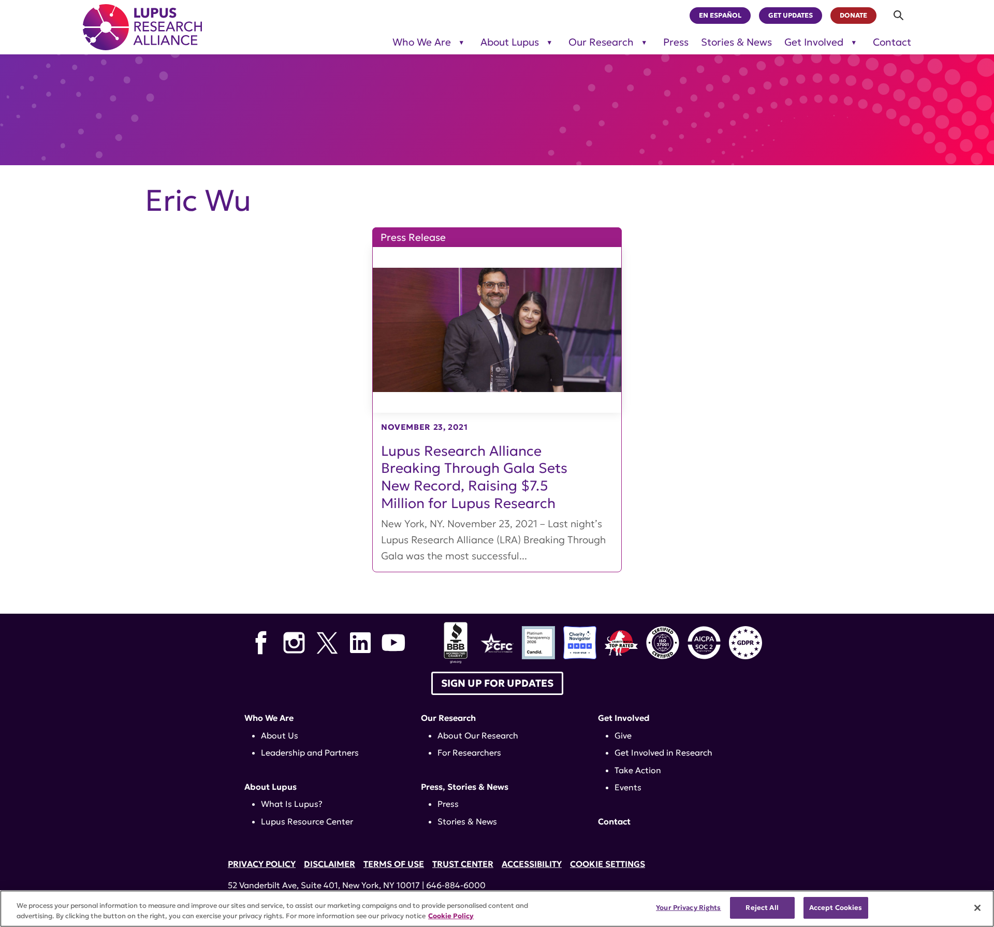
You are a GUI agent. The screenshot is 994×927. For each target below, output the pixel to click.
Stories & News (736, 42)
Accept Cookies (836, 907)
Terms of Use (393, 864)
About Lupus (509, 42)
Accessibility (532, 864)
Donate (853, 15)
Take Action (638, 770)
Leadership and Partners (310, 752)
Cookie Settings (607, 864)
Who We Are (421, 42)
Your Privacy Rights (688, 907)
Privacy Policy (262, 864)
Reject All (762, 907)
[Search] (899, 15)
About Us (279, 735)
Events (628, 787)
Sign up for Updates (497, 683)
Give (623, 735)
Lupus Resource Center (307, 821)
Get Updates (790, 15)
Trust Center (462, 864)
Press (676, 42)
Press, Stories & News (464, 786)
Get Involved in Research (663, 752)
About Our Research (477, 735)
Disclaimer (329, 864)
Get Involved (813, 42)
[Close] (977, 907)
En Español (720, 15)
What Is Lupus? (292, 804)
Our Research (601, 42)
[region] (497, 908)
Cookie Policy (451, 915)
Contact (892, 42)
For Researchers (469, 752)
